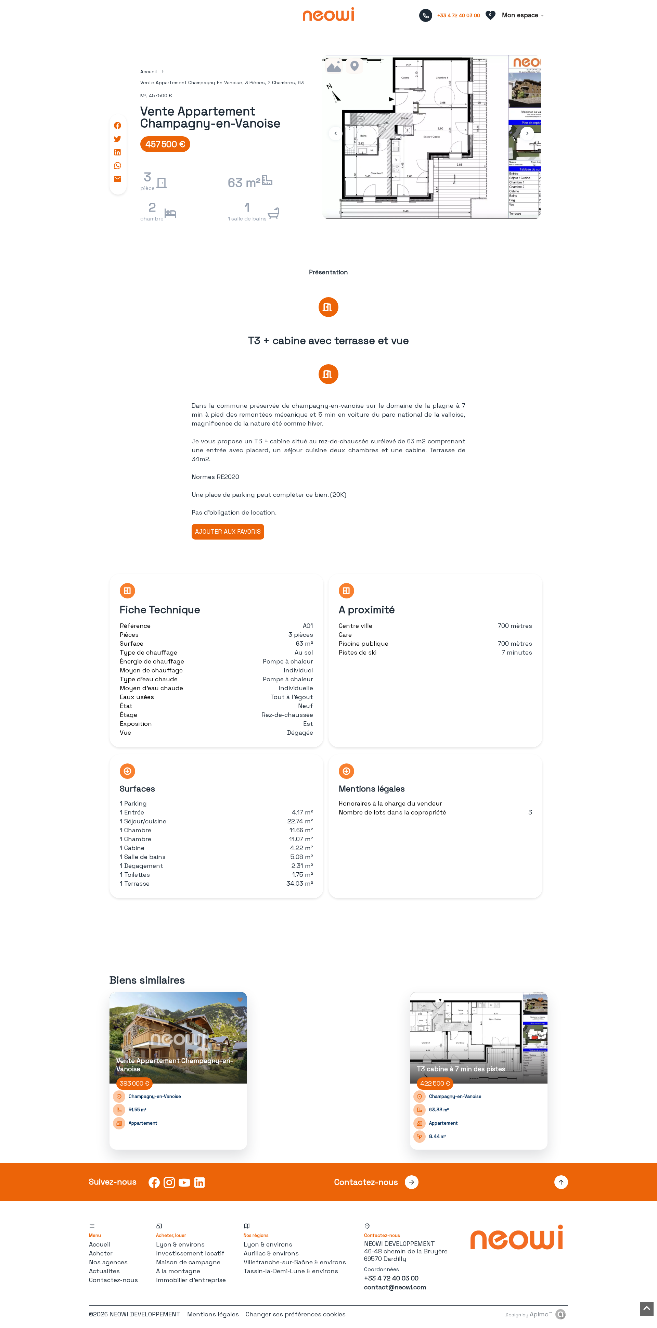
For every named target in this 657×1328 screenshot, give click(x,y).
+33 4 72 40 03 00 (458, 15)
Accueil (148, 71)
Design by (528, 1314)
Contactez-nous (113, 1280)
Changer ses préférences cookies (296, 1314)
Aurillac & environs (271, 1253)
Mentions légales (213, 1314)
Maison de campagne (188, 1262)
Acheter (101, 1253)
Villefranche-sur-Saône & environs (295, 1262)
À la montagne (178, 1271)
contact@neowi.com (395, 1287)
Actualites (104, 1271)
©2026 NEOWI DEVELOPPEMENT (134, 1314)
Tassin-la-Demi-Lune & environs (291, 1271)
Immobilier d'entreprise (191, 1280)
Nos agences (108, 1262)
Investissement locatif (190, 1253)
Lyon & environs (180, 1244)
